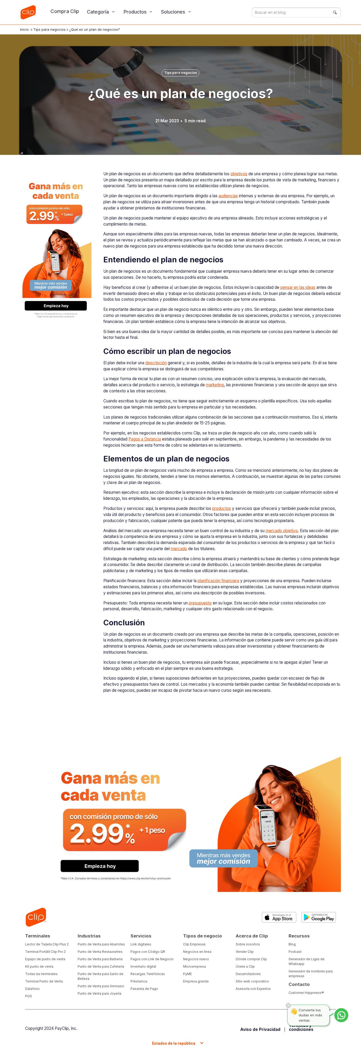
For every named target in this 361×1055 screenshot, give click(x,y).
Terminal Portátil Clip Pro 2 (45, 952)
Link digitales (141, 944)
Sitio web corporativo (252, 981)
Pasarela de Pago (144, 989)
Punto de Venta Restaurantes (100, 952)
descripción (156, 362)
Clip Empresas (194, 944)
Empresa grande (196, 981)
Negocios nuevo (196, 959)
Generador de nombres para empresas (311, 973)
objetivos (238, 173)
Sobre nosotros (248, 944)
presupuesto (200, 602)
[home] (28, 12)
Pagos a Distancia (144, 439)
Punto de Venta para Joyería (99, 993)
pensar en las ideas (297, 287)
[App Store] (279, 917)
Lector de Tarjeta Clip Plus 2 (47, 944)
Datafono (32, 989)
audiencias (228, 195)
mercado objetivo (282, 530)
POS (28, 996)
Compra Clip (64, 11)
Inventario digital (143, 966)
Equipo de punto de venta (45, 959)
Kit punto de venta (39, 966)
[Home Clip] (35, 917)
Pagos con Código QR (148, 952)
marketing (215, 384)
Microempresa (194, 966)
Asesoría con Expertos (253, 989)
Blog (292, 944)
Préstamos (139, 981)
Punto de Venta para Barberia (100, 959)
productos (221, 508)
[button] (101, 11)
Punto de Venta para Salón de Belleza (100, 976)
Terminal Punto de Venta (44, 981)
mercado (179, 548)
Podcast (295, 952)
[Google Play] (319, 917)
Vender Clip (245, 952)
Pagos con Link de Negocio (152, 959)
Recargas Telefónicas (148, 974)
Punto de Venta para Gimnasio (101, 986)
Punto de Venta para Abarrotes (101, 944)
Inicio (24, 29)
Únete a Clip (245, 966)
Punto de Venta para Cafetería (101, 966)
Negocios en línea (197, 952)
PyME (187, 974)
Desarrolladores (248, 974)
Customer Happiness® (306, 993)
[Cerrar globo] (288, 1005)
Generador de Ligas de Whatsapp (307, 961)
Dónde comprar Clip (251, 959)
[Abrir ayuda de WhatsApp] (341, 1015)
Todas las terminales (41, 974)
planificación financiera (218, 580)
